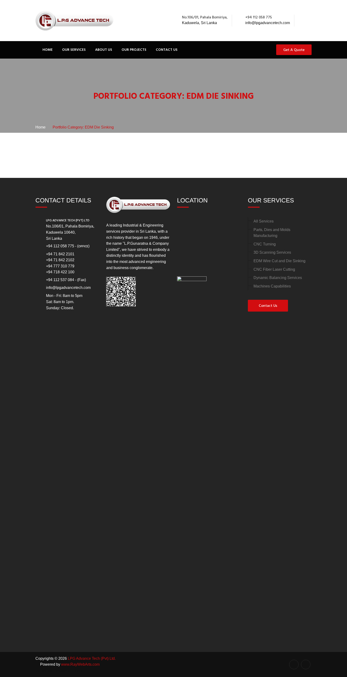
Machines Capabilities (272, 286)
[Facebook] (303, 20)
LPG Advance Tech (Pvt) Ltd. (92, 658)
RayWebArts (81, 664)
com (96, 664)
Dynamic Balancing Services (278, 278)
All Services (264, 221)
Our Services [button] (74, 50)
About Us (103, 50)
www (65, 664)
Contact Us (167, 50)
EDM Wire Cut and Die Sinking (279, 261)
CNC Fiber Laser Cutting (274, 269)
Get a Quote (294, 50)
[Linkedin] (309, 20)
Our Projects (134, 50)
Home (47, 50)
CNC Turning (265, 244)
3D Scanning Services (272, 252)
